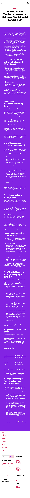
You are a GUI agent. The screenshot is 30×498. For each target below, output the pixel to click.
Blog (3, 434)
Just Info (17, 479)
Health (3, 440)
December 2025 (18, 463)
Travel (3, 448)
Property (3, 445)
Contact (3, 450)
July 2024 (17, 470)
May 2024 (17, 471)
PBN (15, 1)
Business (15, 8)
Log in (17, 486)
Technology (4, 447)
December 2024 (18, 469)
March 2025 (18, 468)
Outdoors (17, 480)
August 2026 (18, 459)
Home (3, 432)
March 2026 (18, 461)
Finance (3, 438)
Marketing (4, 441)
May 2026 (17, 460)
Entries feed (18, 487)
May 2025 (17, 467)
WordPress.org (18, 489)
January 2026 (18, 462)
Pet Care (3, 444)
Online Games (5, 443)
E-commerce (4, 437)
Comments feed (18, 488)
